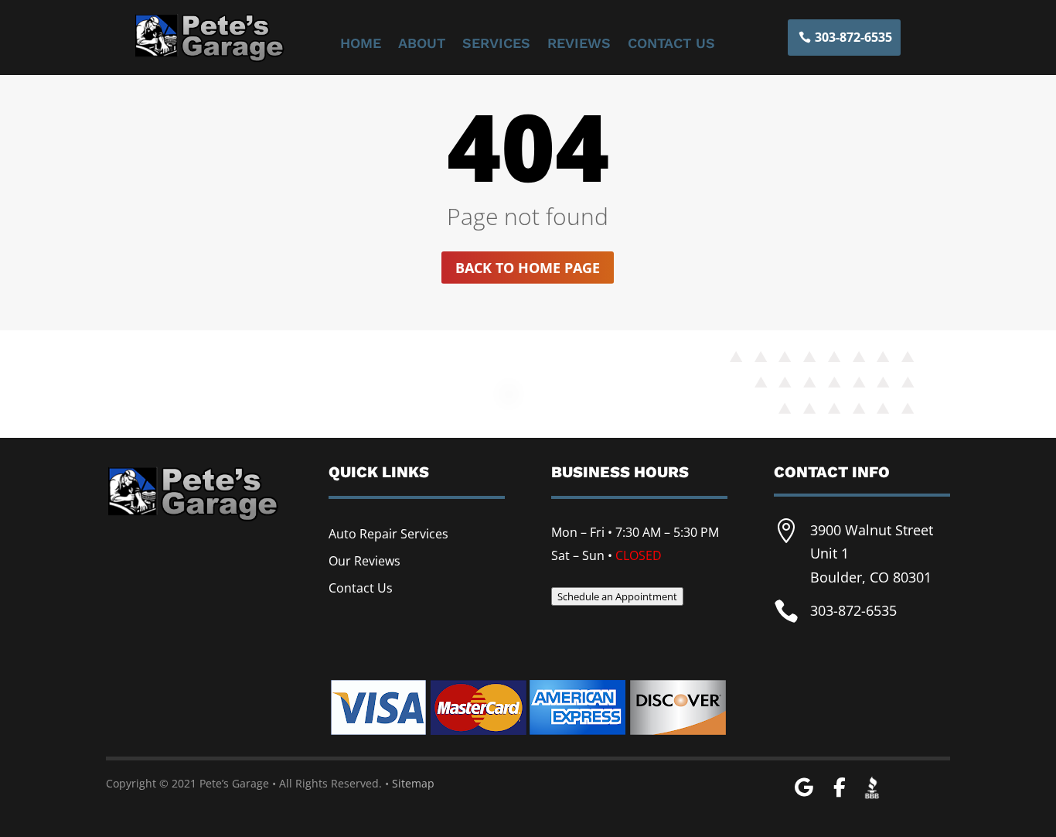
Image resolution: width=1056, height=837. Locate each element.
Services (496, 44)
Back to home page (527, 267)
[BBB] (872, 786)
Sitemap (413, 783)
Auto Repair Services (388, 533)
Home (360, 44)
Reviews (579, 44)
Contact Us (671, 44)
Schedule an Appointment (617, 596)
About (421, 44)
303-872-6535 (853, 37)
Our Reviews (364, 560)
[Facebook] (839, 788)
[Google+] (803, 788)
